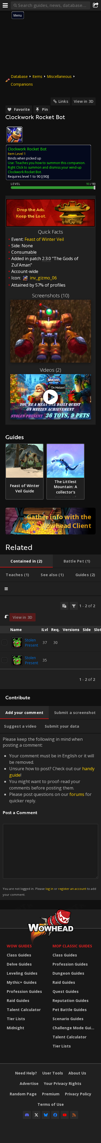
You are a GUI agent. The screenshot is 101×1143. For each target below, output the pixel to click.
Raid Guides (18, 1000)
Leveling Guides (22, 973)
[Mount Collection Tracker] (50, 521)
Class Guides (19, 955)
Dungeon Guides (68, 973)
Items (37, 76)
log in (49, 889)
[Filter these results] (74, 606)
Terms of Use (50, 1104)
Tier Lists (16, 1018)
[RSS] (74, 1115)
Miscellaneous (59, 76)
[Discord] (27, 1115)
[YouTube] (65, 1115)
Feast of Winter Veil (44, 239)
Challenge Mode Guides (74, 1027)
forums (76, 794)
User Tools (52, 1073)
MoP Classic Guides (72, 945)
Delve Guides (19, 964)
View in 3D (83, 101)
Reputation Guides (71, 1000)
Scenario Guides (68, 1018)
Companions (22, 84)
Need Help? (26, 1073)
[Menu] (5, 5)
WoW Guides (19, 945)
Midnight (15, 1027)
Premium (51, 1093)
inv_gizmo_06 (43, 278)
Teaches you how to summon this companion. (50, 163)
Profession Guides (24, 991)
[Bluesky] (46, 1115)
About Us (77, 1073)
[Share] (95, 5)
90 (45, 176)
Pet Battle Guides (70, 1009)
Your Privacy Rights (62, 1083)
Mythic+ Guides (22, 982)
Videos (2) (50, 370)
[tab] (26, 561)
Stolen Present (31, 642)
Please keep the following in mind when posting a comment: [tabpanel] (49, 816)
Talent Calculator (24, 1009)
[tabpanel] (50, 642)
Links (63, 101)
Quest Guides (66, 991)
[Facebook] (55, 1115)
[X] (36, 1115)
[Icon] (14, 135)
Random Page (23, 1093)
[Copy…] (64, 606)
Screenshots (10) (50, 295)
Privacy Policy (78, 1093)
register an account (72, 889)
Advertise (29, 1083)
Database (19, 76)
